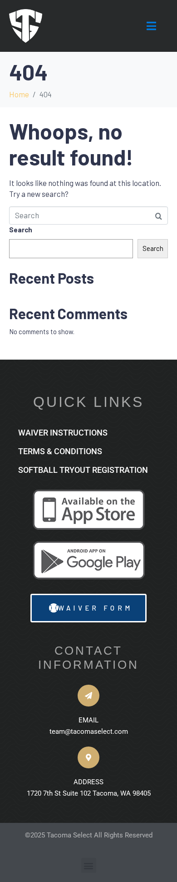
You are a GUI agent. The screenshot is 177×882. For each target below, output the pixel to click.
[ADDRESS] (88, 757)
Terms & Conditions (60, 451)
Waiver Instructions (63, 432)
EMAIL (88, 720)
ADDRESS (88, 782)
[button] (88, 865)
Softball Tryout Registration (83, 470)
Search (20, 230)
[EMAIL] (88, 696)
